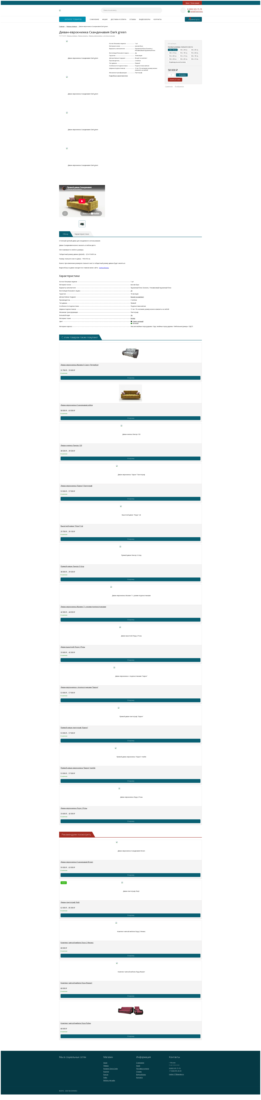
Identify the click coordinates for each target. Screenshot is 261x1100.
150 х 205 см (172, 56)
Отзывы (132, 19)
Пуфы (105, 1077)
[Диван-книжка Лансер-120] (130, 433)
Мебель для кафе (109, 1080)
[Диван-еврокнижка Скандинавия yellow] (130, 393)
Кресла (105, 1075)
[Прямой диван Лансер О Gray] (130, 554)
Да (131, 315)
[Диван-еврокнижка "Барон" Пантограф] (130, 474)
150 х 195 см (183, 53)
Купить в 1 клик (175, 80)
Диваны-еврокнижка (95, 36)
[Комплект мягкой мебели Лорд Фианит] (130, 971)
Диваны (106, 1066)
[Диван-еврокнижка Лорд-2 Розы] (130, 796)
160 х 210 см (194, 59)
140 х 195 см (172, 50)
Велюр (133, 318)
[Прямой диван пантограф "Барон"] (130, 715)
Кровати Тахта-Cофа (110, 1069)
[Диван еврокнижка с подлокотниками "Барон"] (130, 675)
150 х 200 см (194, 53)
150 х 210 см (183, 56)
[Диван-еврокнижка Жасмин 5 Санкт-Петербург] (130, 353)
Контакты (157, 19)
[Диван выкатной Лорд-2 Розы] (130, 635)
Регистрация (195, 3)
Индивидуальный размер (177, 62)
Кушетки (106, 1072)
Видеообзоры (144, 19)
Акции (104, 19)
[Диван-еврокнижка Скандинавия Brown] (130, 850)
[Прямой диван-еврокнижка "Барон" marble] (130, 756)
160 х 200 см (172, 59)
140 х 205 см (194, 50)
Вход (187, 3)
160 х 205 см (183, 59)
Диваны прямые (72, 36)
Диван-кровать (83, 36)
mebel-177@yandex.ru (176, 1074)
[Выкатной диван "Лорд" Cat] (130, 514)
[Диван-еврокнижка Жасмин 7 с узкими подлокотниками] (130, 594)
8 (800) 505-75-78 (194, 9)
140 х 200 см (183, 50)
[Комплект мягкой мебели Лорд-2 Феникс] (130, 930)
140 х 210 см (172, 53)
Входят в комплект (137, 297)
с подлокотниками (109, 36)
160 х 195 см (194, 56)
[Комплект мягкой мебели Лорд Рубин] (130, 1011)
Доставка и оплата (118, 19)
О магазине (94, 19)
